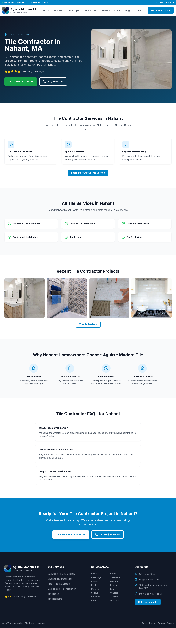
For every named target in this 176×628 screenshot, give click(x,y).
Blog (127, 10)
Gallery (106, 10)
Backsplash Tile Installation (62, 588)
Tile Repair (53, 593)
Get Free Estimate (160, 10)
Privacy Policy (148, 623)
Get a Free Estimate (21, 81)
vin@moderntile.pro (149, 579)
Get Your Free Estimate (71, 534)
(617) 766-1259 (166, 2)
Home (46, 10)
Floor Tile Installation (59, 583)
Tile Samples (74, 10)
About (117, 10)
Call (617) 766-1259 (109, 534)
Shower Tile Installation (60, 578)
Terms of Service (166, 623)
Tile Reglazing (55, 598)
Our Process (91, 10)
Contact (138, 10)
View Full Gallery (88, 324)
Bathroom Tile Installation (61, 574)
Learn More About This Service (88, 172)
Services (58, 10)
